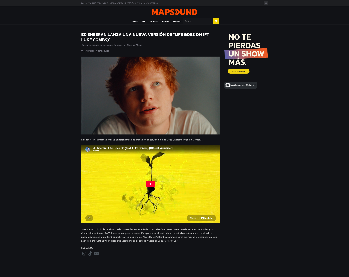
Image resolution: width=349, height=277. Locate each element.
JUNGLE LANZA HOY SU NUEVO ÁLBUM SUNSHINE (112, 3)
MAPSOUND (103, 51)
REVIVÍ (165, 21)
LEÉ (143, 21)
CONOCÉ (154, 21)
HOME (135, 21)
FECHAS (176, 21)
